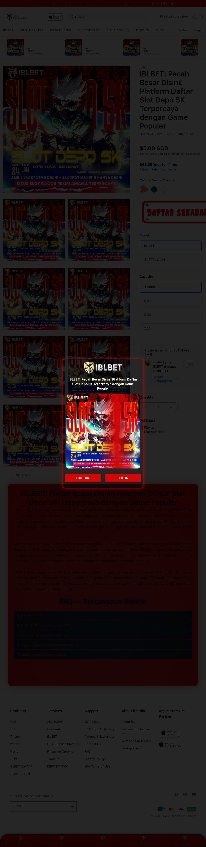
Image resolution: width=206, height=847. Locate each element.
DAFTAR (83, 478)
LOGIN (123, 478)
